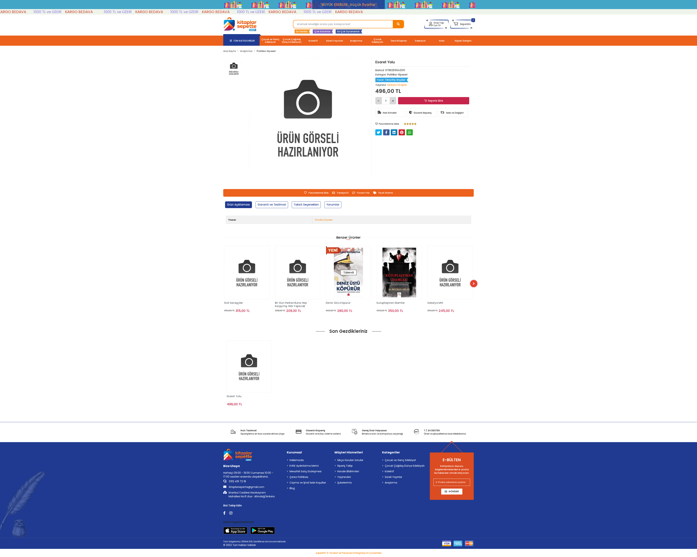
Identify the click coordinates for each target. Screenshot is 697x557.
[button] (462, 24)
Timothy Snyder (324, 220)
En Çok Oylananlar (348, 31)
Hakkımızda (297, 460)
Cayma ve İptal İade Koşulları (308, 482)
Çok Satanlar (322, 31)
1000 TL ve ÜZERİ (17, 11)
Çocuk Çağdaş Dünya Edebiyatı (405, 466)
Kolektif (389, 471)
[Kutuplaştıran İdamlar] (348, 272)
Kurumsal (294, 452)
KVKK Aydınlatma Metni (304, 466)
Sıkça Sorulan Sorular (350, 460)
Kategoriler (391, 452)
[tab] (238, 204)
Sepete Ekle (435, 101)
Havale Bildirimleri (348, 471)
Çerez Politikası (299, 477)
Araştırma (391, 482)
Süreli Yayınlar (393, 477)
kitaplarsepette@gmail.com (246, 487)
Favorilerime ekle (388, 124)
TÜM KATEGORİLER (244, 40)
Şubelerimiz (344, 482)
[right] (473, 284)
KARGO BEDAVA (49, 11)
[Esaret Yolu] (249, 366)
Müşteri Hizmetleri (349, 452)
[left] (223, 284)
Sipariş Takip (345, 466)
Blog (292, 488)
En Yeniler (301, 31)
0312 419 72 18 (237, 481)
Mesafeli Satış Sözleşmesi (305, 471)
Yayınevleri (344, 477)
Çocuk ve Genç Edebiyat (400, 460)
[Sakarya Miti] (399, 272)
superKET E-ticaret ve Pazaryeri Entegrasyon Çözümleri (349, 553)
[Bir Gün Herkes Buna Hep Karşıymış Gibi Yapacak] (247, 272)
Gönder (454, 491)
